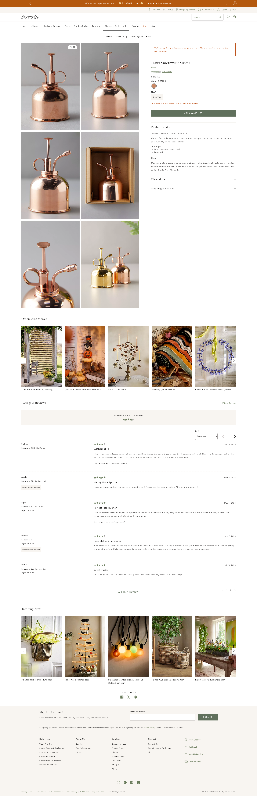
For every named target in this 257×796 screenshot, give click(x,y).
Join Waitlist (193, 113)
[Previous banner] (30, 3)
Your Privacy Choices (116, 792)
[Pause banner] (234, 3)
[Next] (233, 360)
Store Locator (194, 740)
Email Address (137, 712)
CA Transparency (56, 792)
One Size (157, 97)
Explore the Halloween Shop (160, 3)
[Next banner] (227, 3)
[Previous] (24, 360)
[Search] (220, 17)
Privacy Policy (149, 728)
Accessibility (72, 792)
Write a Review (229, 403)
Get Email (193, 747)
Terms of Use (41, 792)
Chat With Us (194, 761)
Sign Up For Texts (196, 754)
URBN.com (84, 792)
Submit (207, 717)
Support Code (98, 792)
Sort (197, 431)
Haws (153, 67)
